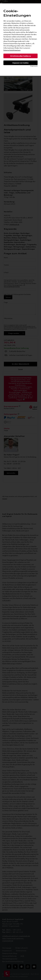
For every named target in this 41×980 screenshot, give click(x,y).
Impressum (34, 66)
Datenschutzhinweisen (11, 50)
